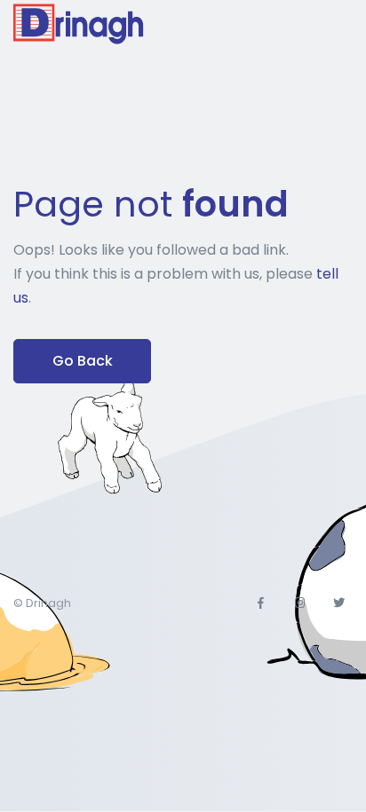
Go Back (82, 361)
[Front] (80, 24)
